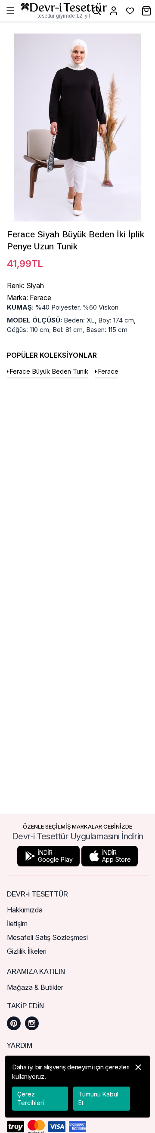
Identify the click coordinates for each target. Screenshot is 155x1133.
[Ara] (96, 10)
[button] (138, 1086)
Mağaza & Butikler (35, 987)
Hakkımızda (25, 910)
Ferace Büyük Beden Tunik (48, 371)
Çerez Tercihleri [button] (30, 1098)
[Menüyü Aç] (10, 10)
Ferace (108, 371)
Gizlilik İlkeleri (26, 951)
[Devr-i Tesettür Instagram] (32, 1023)
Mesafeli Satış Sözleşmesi (47, 937)
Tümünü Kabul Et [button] (98, 1098)
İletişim (17, 923)
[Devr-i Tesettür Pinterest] (14, 1023)
